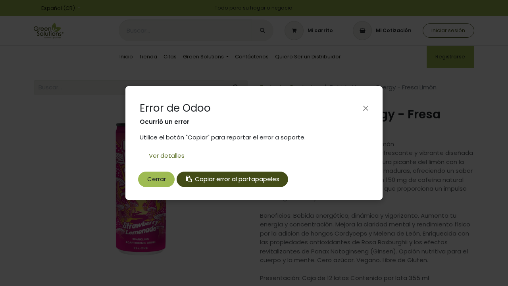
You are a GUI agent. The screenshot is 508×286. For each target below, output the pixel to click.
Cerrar (156, 179)
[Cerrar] (365, 108)
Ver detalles (167, 155)
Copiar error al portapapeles (237, 179)
